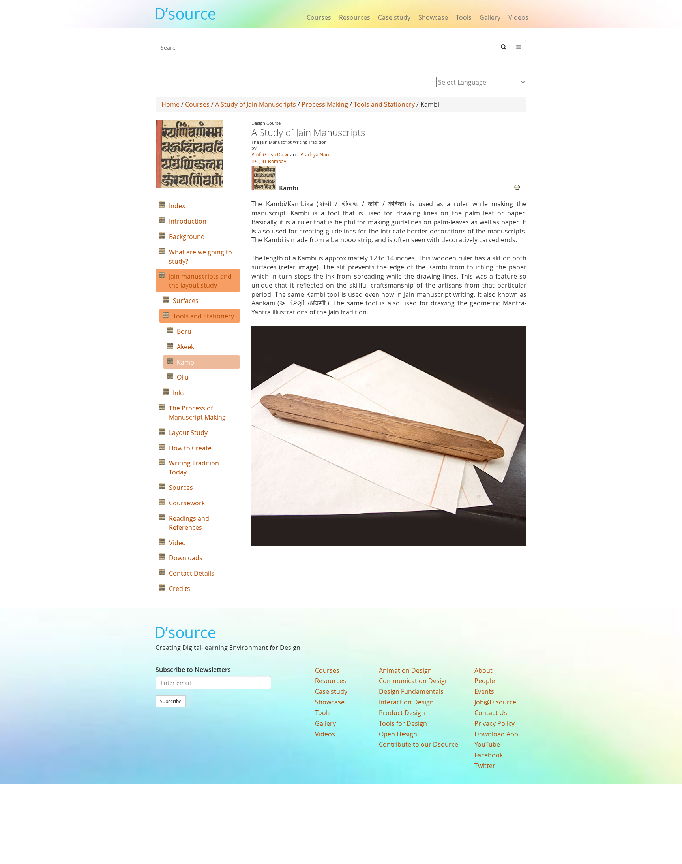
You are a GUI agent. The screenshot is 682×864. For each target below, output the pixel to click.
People (484, 680)
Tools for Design (403, 723)
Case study (394, 17)
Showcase (433, 17)
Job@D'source (495, 702)
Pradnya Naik (315, 154)
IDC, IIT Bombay (268, 161)
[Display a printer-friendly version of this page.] (517, 186)
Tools (464, 17)
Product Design (402, 712)
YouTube (487, 744)
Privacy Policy (494, 723)
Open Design (398, 734)
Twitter (484, 765)
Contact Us (490, 712)
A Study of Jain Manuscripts (255, 104)
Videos (518, 17)
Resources (354, 17)
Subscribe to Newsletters (193, 669)
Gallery (490, 17)
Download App (496, 734)
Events (484, 691)
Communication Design (414, 680)
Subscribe (171, 701)
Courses (319, 17)
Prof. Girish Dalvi (269, 154)
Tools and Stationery (384, 104)
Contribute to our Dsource (418, 744)
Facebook (488, 755)
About (483, 670)
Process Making (325, 104)
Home (170, 104)
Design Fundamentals (411, 691)
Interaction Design (406, 702)
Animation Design (405, 670)
